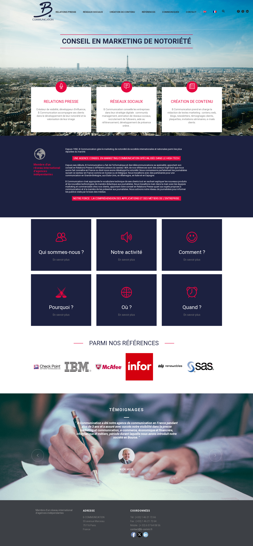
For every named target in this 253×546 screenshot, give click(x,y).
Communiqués (170, 12)
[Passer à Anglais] (205, 11)
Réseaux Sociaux (93, 12)
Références (148, 12)
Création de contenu (192, 101)
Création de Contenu (122, 12)
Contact (191, 12)
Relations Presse (66, 12)
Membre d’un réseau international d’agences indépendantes (54, 511)
